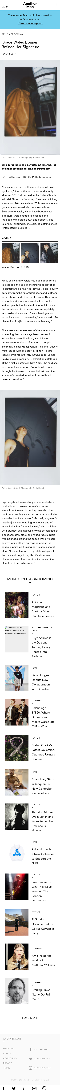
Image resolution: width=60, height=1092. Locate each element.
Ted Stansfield (14, 177)
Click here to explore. (30, 23)
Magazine (8, 1049)
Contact (8, 1054)
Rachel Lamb (45, 177)
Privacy (7, 1063)
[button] (5, 4)
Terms (6, 1068)
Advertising (10, 1058)
